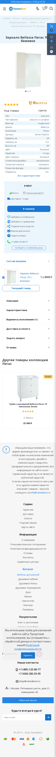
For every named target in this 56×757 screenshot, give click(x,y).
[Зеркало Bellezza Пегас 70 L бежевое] (28, 70)
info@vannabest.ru (40, 492)
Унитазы (28, 605)
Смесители (28, 600)
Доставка (28, 514)
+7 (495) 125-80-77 (19, 241)
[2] (8, 104)
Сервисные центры (28, 561)
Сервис (28, 504)
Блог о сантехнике (28, 622)
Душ (28, 592)
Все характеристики (29, 175)
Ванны (28, 596)
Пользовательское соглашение (28, 544)
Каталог (28, 569)
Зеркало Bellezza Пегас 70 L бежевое (29, 277)
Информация (28, 534)
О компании (28, 539)
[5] (17, 104)
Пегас (46, 130)
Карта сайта (28, 527)
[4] (14, 104)
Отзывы (28, 553)
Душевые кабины (28, 579)
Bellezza (45, 127)
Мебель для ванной (28, 574)
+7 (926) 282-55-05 (30, 673)
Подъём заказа (28, 522)
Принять (28, 655)
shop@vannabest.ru (29, 681)
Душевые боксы (28, 583)
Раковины (28, 609)
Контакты (28, 557)
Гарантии (28, 509)
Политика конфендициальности (28, 548)
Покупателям (28, 617)
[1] (5, 104)
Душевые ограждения (28, 587)
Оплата (28, 518)
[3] (11, 104)
